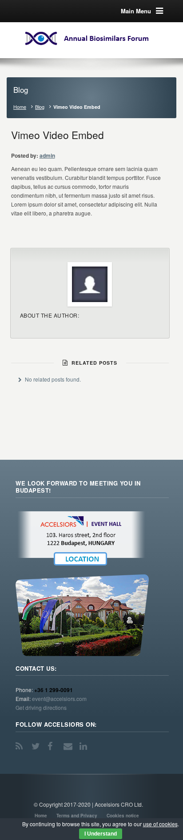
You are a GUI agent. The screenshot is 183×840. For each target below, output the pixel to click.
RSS (21, 746)
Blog (39, 107)
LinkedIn (85, 746)
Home (19, 107)
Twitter (37, 746)
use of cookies (160, 824)
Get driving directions (41, 707)
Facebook (53, 746)
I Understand (100, 834)
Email (69, 746)
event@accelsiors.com (59, 698)
